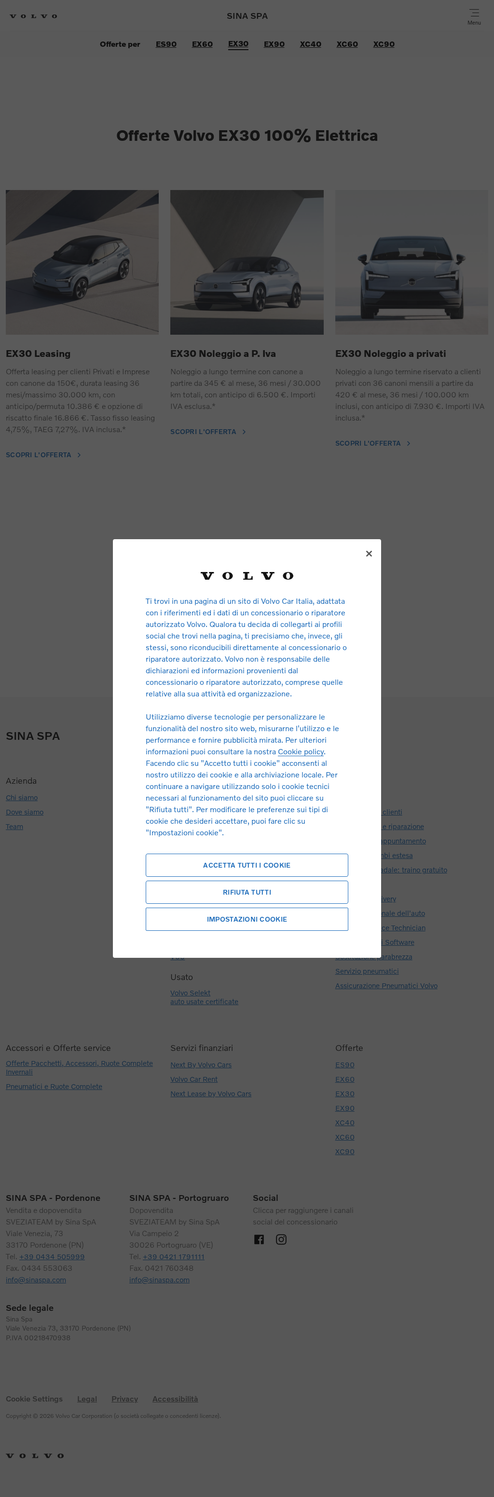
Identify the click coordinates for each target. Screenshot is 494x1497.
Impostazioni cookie (247, 919)
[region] (247, 748)
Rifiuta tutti (247, 892)
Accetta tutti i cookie (246, 865)
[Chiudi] (369, 553)
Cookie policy (301, 751)
